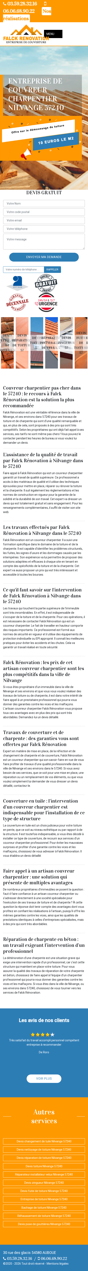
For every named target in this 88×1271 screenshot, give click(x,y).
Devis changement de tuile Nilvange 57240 (44, 1141)
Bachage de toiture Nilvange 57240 (44, 1207)
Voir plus (44, 1078)
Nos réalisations (27, 15)
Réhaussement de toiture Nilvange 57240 (44, 1215)
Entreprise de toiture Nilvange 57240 (44, 1199)
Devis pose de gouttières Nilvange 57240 (44, 1224)
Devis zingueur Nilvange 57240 (44, 1182)
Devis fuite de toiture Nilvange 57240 (44, 1191)
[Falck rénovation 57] (26, 34)
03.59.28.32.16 (21, 4)
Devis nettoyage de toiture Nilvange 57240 (44, 1149)
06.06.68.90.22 (53, 1258)
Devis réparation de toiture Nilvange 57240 (44, 1157)
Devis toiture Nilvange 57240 (44, 1166)
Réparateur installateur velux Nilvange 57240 (44, 1174)
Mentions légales (58, 1263)
